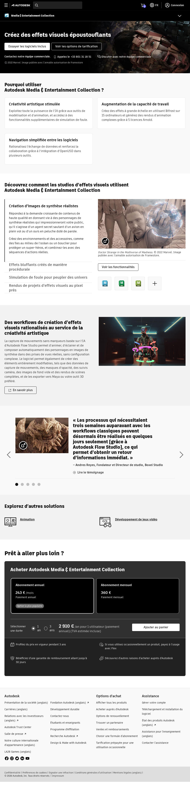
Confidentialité (12, 772)
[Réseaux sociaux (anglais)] (17, 758)
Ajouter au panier (156, 627)
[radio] (52, 595)
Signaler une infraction (61, 772)
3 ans (52, 628)
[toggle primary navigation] (8, 5)
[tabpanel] (142, 247)
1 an (39, 628)
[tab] (48, 230)
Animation (27, 519)
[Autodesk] (21, 5)
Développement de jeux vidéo (136, 519)
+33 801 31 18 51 (81, 57)
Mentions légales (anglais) (127, 772)
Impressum (58, 775)
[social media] (17, 758)
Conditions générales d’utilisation (93, 772)
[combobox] (57, 5)
